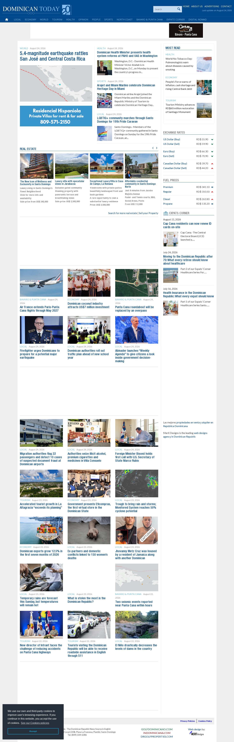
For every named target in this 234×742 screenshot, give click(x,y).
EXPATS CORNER (179, 213)
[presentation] (152, 147)
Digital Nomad (197, 19)
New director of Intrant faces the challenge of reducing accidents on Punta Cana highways (41, 649)
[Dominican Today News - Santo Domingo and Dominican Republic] (37, 9)
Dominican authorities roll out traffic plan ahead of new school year (88, 354)
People (96, 19)
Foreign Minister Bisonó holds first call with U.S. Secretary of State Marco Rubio (134, 457)
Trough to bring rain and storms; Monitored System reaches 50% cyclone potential (135, 508)
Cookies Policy (205, 721)
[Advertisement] (89, 30)
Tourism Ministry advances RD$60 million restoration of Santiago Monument (180, 108)
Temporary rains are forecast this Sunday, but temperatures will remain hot (39, 602)
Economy (30, 19)
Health (70, 19)
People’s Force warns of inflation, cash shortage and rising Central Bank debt (180, 85)
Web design (194, 729)
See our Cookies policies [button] (35, 723)
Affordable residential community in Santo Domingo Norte (140, 184)
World (44, 19)
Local (17, 19)
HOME (186, 6)
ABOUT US (197, 6)
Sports (108, 19)
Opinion (83, 19)
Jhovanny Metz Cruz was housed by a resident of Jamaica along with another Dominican (136, 555)
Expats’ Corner (176, 19)
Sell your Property (148, 213)
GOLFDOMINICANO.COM (157, 729)
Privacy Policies (187, 721)
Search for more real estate (122, 213)
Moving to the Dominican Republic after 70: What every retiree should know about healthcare (188, 260)
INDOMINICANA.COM (156, 732)
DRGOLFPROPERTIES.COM (157, 736)
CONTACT (226, 6)
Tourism (57, 19)
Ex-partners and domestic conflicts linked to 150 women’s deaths (88, 555)
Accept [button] (33, 731)
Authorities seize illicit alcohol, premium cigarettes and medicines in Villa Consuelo (87, 457)
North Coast (125, 19)
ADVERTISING (212, 6)
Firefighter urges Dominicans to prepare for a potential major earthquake (40, 354)
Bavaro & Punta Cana (149, 19)
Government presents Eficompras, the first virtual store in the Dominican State (89, 508)
